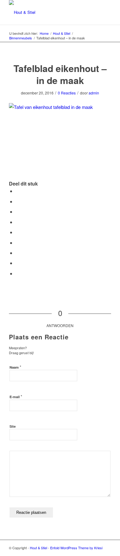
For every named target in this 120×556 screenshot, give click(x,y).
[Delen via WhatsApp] (17, 211)
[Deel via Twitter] (17, 201)
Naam (15, 367)
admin (94, 92)
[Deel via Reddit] (17, 263)
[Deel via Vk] (17, 253)
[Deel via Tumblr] (17, 242)
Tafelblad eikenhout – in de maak (60, 74)
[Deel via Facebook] (17, 191)
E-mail (16, 396)
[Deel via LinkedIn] (17, 232)
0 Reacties (67, 92)
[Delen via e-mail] (17, 273)
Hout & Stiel (38, 547)
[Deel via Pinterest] (17, 222)
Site (13, 426)
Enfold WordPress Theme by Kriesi (76, 547)
